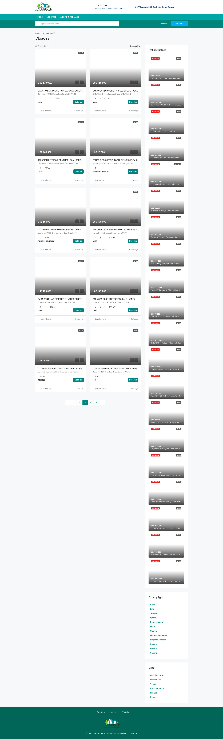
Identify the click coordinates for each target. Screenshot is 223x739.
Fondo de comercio (159, 635)
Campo (153, 644)
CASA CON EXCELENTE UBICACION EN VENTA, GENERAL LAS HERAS (124, 299)
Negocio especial (158, 640)
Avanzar (163, 23)
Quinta (153, 618)
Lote (152, 609)
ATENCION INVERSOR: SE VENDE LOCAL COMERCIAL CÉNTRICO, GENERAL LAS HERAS (78, 160)
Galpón (153, 631)
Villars (153, 684)
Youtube (125, 712)
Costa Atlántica (157, 688)
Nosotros (51, 17)
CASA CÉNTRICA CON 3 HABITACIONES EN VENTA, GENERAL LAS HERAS (126, 91)
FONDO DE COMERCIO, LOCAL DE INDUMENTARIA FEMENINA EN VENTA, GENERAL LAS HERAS (136, 160)
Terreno (153, 613)
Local (152, 626)
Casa (152, 604)
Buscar (179, 23)
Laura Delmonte (46, 111)
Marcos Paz (155, 680)
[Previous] (68, 402)
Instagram (113, 712)
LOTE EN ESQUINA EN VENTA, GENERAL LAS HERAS (62, 368)
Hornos (153, 693)
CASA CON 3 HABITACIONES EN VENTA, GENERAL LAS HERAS (66, 299)
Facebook (100, 712)
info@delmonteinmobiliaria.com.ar (110, 8)
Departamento (156, 622)
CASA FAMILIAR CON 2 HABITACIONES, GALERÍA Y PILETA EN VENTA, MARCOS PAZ (76, 91)
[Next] (102, 402)
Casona (153, 653)
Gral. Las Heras (157, 675)
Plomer (153, 697)
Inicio (40, 17)
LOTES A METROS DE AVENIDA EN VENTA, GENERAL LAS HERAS (122, 368)
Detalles (78, 102)
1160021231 (101, 5)
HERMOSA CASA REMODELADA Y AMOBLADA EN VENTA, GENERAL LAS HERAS (129, 229)
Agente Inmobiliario (69, 17)
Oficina (153, 648)
